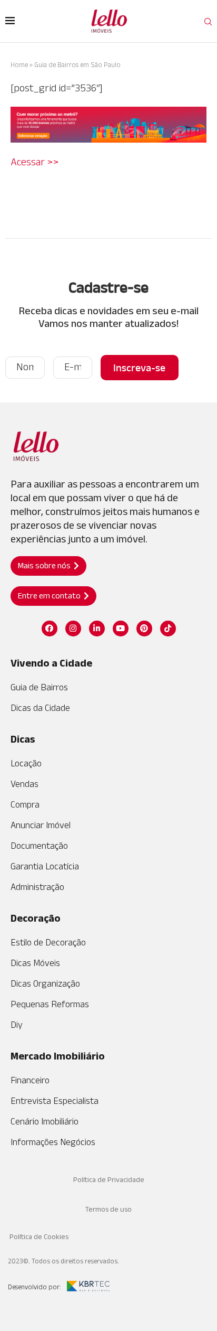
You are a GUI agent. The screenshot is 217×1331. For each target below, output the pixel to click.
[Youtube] (121, 628)
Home (19, 65)
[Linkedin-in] (97, 628)
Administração (37, 887)
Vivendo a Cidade (51, 663)
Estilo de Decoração (48, 942)
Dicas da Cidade (40, 708)
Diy (17, 1024)
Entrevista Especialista (54, 1100)
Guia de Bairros (39, 687)
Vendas (24, 784)
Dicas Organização (45, 983)
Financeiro (30, 1080)
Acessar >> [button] (34, 161)
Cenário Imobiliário (44, 1121)
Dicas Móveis (35, 963)
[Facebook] (49, 628)
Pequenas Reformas (50, 1004)
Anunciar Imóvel (41, 825)
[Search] (208, 22)
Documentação (39, 845)
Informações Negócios (53, 1142)
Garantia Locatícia (45, 866)
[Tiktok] (168, 628)
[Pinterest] (144, 628)
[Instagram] (73, 628)
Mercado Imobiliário (58, 1056)
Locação (26, 763)
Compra (25, 804)
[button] (48, 566)
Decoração (36, 918)
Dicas (23, 739)
